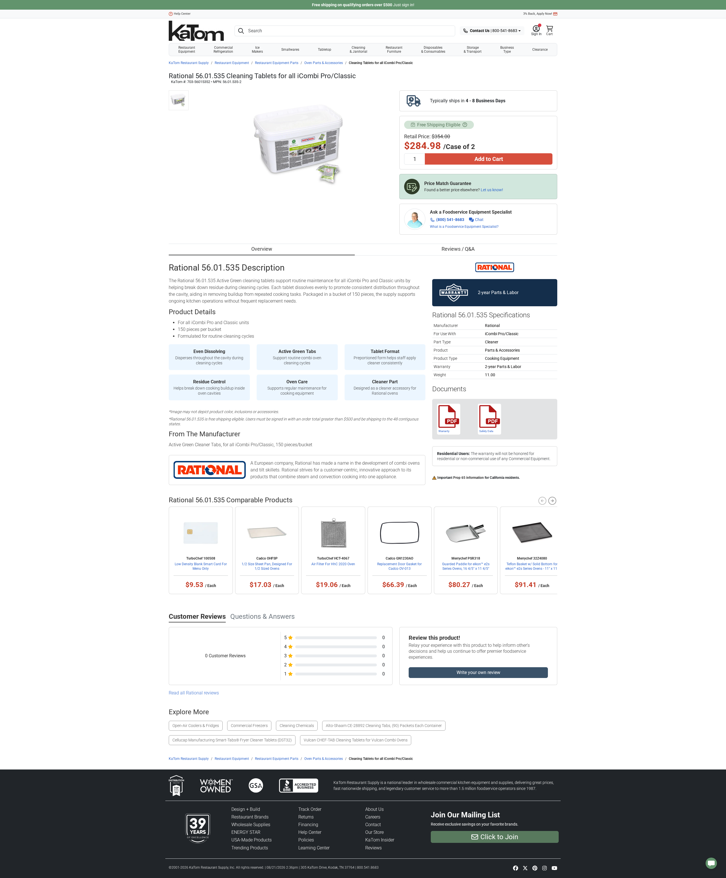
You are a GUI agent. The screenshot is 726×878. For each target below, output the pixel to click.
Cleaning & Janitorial (358, 50)
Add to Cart (488, 159)
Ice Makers (257, 50)
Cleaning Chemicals (297, 725)
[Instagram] (544, 868)
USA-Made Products (251, 840)
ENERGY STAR (245, 832)
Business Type (507, 50)
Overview (261, 249)
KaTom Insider (379, 840)
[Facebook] (515, 868)
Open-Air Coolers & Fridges (195, 725)
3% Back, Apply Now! (537, 14)
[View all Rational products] (494, 267)
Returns (306, 817)
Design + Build (245, 809)
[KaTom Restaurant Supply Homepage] (196, 31)
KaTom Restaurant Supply (189, 63)
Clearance (540, 50)
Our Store (374, 832)
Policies (306, 840)
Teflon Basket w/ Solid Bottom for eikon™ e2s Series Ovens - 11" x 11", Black (532, 568)
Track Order (309, 809)
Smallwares (290, 50)
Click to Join (499, 837)
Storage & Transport (473, 50)
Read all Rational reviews (194, 693)
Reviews (373, 848)
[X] (525, 868)
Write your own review (478, 672)
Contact (373, 824)
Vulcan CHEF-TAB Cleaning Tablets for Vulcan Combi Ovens (356, 740)
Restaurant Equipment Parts (276, 63)
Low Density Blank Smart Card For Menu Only (201, 566)
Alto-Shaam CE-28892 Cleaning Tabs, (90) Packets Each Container (384, 725)
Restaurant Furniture (394, 50)
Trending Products (249, 848)
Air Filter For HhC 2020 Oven (333, 564)
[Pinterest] (534, 868)
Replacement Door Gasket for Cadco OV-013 (399, 566)
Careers (372, 817)
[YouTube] (554, 868)
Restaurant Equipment (186, 50)
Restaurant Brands (250, 817)
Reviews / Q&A (458, 249)
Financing (308, 824)
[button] (536, 31)
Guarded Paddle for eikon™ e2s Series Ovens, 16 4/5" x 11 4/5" (465, 566)
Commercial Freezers (249, 725)
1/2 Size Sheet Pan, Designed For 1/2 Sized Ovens (267, 566)
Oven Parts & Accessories (323, 63)
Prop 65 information (468, 478)
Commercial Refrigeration (223, 50)
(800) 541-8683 (450, 219)
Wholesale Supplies (250, 824)
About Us (374, 809)
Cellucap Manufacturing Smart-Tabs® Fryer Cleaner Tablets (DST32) (232, 740)
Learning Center (314, 848)
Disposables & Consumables (433, 50)
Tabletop (324, 50)
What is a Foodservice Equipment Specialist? (464, 227)
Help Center (182, 14)
